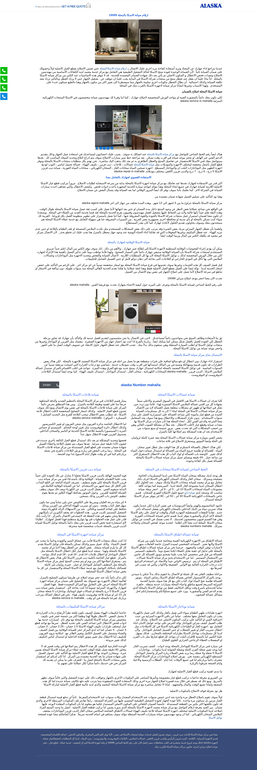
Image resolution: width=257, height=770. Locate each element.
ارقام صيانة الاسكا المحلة (113, 68)
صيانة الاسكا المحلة (144, 164)
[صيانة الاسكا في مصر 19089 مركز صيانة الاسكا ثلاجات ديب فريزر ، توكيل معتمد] (211, 5)
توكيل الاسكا (215, 717)
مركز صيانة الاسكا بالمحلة (161, 154)
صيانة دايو (190, 492)
